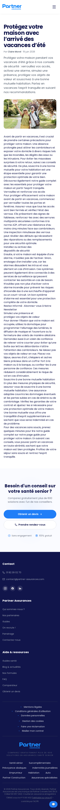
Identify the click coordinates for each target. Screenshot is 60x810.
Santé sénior (16, 762)
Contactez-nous (11, 639)
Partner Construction (14, 777)
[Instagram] (5, 588)
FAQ (4, 679)
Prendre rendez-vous (31, 524)
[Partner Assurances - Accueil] (12, 7)
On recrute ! (9, 627)
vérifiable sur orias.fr (42, 797)
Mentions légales (33, 706)
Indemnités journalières (45, 767)
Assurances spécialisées (44, 777)
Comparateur (9, 685)
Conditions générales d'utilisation (33, 711)
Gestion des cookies (33, 721)
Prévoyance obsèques (14, 767)
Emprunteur (15, 772)
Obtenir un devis (28, 514)
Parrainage (8, 633)
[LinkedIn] (20, 588)
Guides (6, 621)
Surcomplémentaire (40, 762)
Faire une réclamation (33, 726)
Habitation (33, 772)
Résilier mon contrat (33, 730)
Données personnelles (33, 715)
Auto (48, 772)
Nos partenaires (10, 615)
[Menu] (54, 7)
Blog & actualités (11, 666)
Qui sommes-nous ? (13, 609)
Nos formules (9, 673)
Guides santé (9, 660)
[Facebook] (12, 588)
